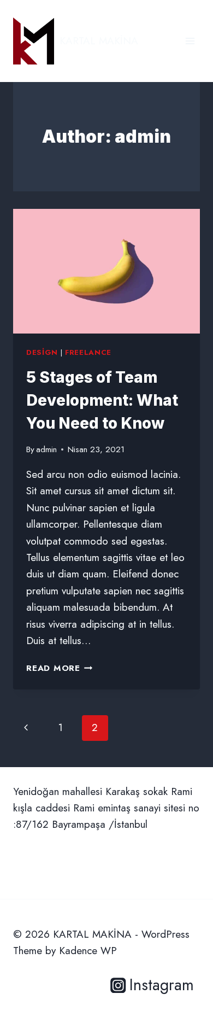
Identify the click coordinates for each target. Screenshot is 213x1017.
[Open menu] (190, 40)
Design (42, 352)
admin (46, 449)
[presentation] (106, 271)
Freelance (88, 352)
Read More (59, 668)
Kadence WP (88, 950)
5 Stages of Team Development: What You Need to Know (102, 400)
